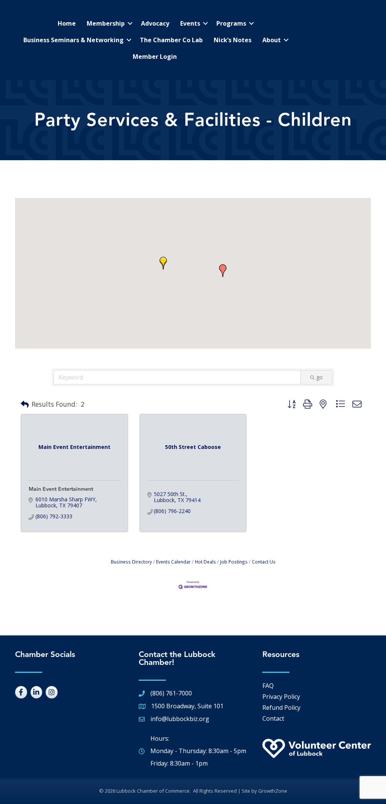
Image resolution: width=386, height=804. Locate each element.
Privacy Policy (281, 696)
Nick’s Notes (232, 40)
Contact (273, 718)
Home (67, 23)
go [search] (319, 377)
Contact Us (264, 562)
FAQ (268, 685)
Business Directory (131, 562)
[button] (223, 270)
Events (190, 23)
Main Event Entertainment (61, 489)
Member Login (155, 56)
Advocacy (155, 23)
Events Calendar (173, 562)
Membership (106, 23)
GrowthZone (272, 790)
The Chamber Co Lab (171, 40)
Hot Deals (205, 562)
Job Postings (234, 562)
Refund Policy (281, 707)
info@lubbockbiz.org (179, 719)
